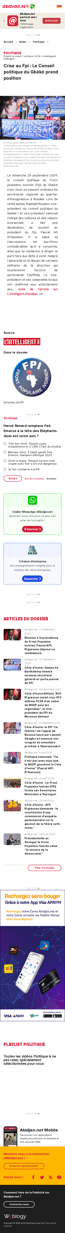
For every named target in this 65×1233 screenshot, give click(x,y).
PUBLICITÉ (32, 35)
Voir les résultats (34, 479)
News (22, 42)
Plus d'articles (45, 868)
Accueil (8, 42)
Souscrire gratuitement (23, 1166)
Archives (52, 479)
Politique (39, 42)
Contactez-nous (19, 1204)
